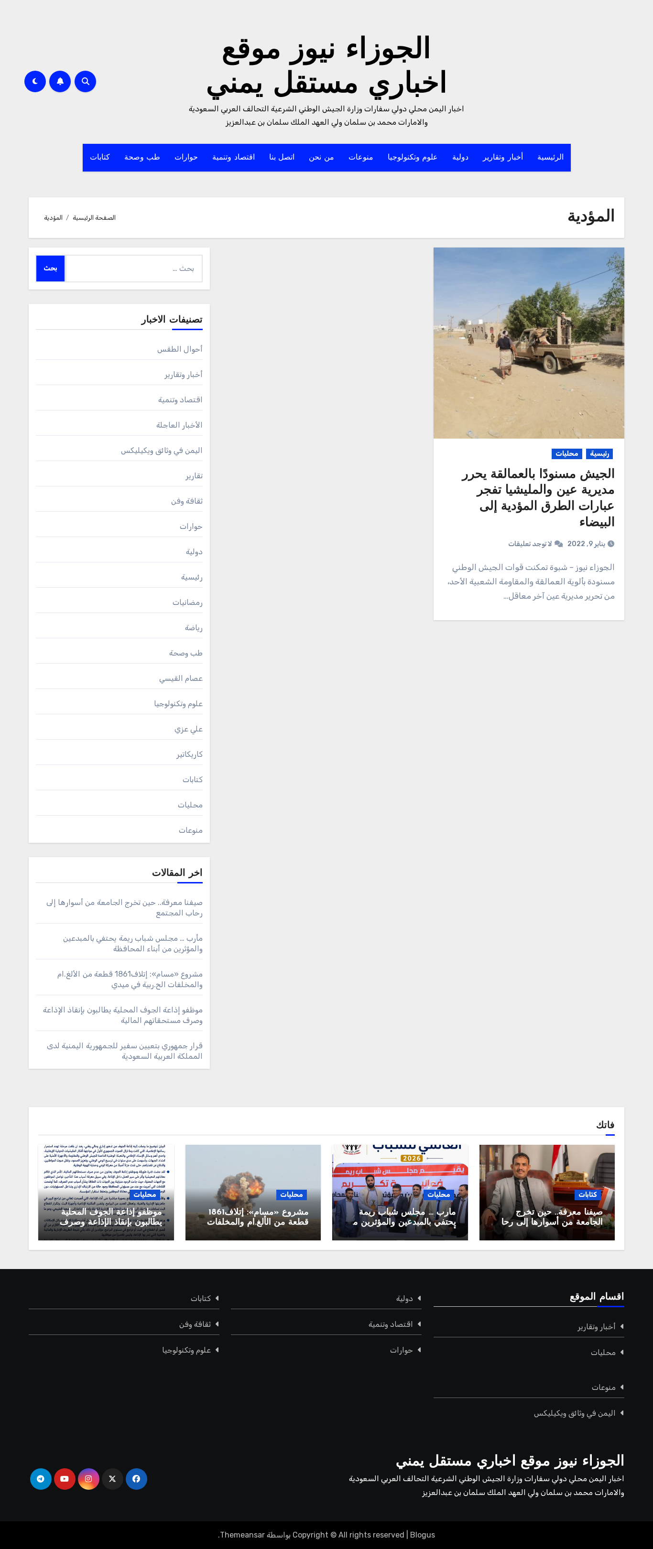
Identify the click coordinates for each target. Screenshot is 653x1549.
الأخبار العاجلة (179, 425)
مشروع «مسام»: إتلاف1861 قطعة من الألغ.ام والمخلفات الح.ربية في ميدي (258, 1222)
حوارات (186, 157)
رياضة (194, 627)
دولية (460, 157)
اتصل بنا (282, 157)
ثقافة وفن (187, 501)
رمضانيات (188, 602)
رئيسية (599, 454)
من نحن (321, 157)
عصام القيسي (181, 678)
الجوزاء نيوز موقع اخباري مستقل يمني (510, 1461)
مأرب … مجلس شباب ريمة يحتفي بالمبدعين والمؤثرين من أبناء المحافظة (401, 1222)
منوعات (360, 157)
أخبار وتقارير (503, 157)
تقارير (194, 475)
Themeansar (242, 1534)
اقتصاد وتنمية (233, 157)
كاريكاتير (189, 754)
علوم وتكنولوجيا (413, 157)
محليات (566, 454)
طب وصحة (142, 157)
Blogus (422, 1534)
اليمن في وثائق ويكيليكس (162, 450)
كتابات (100, 157)
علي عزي (188, 728)
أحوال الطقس (180, 349)
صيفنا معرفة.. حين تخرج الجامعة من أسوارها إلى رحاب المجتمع (548, 1222)
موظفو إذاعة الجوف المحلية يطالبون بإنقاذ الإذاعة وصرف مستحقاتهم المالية (111, 1222)
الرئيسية (550, 157)
